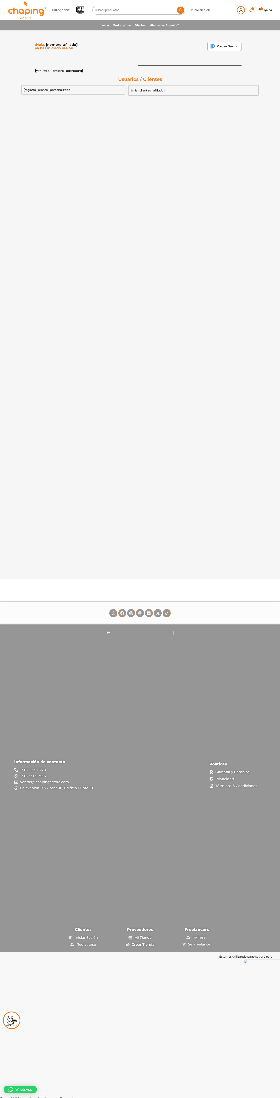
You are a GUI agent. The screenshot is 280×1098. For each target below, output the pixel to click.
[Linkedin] (149, 613)
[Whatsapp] (113, 613)
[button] (20, 1089)
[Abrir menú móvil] (80, 10)
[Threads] (140, 613)
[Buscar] (180, 10)
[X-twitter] (158, 613)
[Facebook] (122, 613)
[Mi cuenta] (241, 10)
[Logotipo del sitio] (27, 10)
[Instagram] (131, 613)
